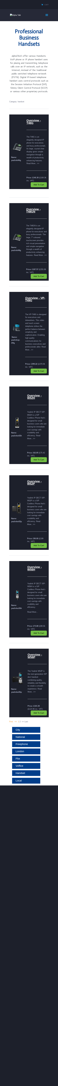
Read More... (32, 612)
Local (19, 780)
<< (16, 722)
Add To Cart (39, 185)
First (11, 722)
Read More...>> (32, 163)
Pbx (18, 758)
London (20, 751)
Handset (20, 773)
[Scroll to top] (54, 1080)
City (18, 729)
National (20, 737)
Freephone (22, 744)
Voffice (19, 765)
